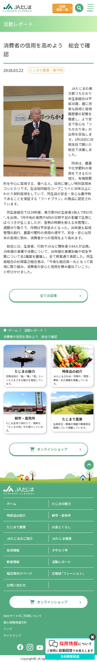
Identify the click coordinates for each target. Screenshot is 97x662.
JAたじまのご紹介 (20, 538)
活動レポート (33, 330)
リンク (7, 629)
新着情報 (13, 561)
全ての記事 (48, 295)
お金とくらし (61, 527)
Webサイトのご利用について (22, 616)
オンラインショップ (52, 449)
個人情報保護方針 (15, 622)
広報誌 (68, 573)
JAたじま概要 (62, 538)
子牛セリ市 (60, 550)
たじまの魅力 (61, 503)
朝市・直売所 (61, 515)
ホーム (13, 330)
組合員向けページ (19, 573)
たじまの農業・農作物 (46, 70)
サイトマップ (12, 635)
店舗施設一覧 (62, 8)
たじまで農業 (16, 527)
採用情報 (13, 550)
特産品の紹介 (16, 515)
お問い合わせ (16, 585)
